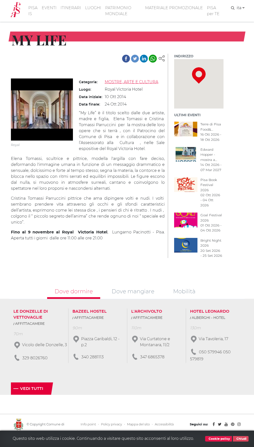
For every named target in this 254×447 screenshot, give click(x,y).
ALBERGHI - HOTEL (208, 318)
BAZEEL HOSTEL (89, 311)
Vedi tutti (31, 389)
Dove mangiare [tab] (133, 291)
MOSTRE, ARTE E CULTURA (131, 81)
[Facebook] (126, 59)
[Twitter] (135, 59)
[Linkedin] (144, 59)
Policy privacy (111, 424)
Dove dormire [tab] (74, 291)
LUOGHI (93, 7)
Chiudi (241, 438)
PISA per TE (213, 10)
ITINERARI (71, 7)
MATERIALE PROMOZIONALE (174, 7)
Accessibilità (164, 424)
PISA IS (32, 10)
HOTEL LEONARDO (209, 311)
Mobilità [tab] (184, 291)
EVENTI (49, 7)
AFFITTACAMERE (30, 324)
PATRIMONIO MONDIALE (118, 10)
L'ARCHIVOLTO (146, 311)
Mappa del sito (138, 424)
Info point (88, 424)
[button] (162, 58)
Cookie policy (219, 438)
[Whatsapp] (153, 59)
